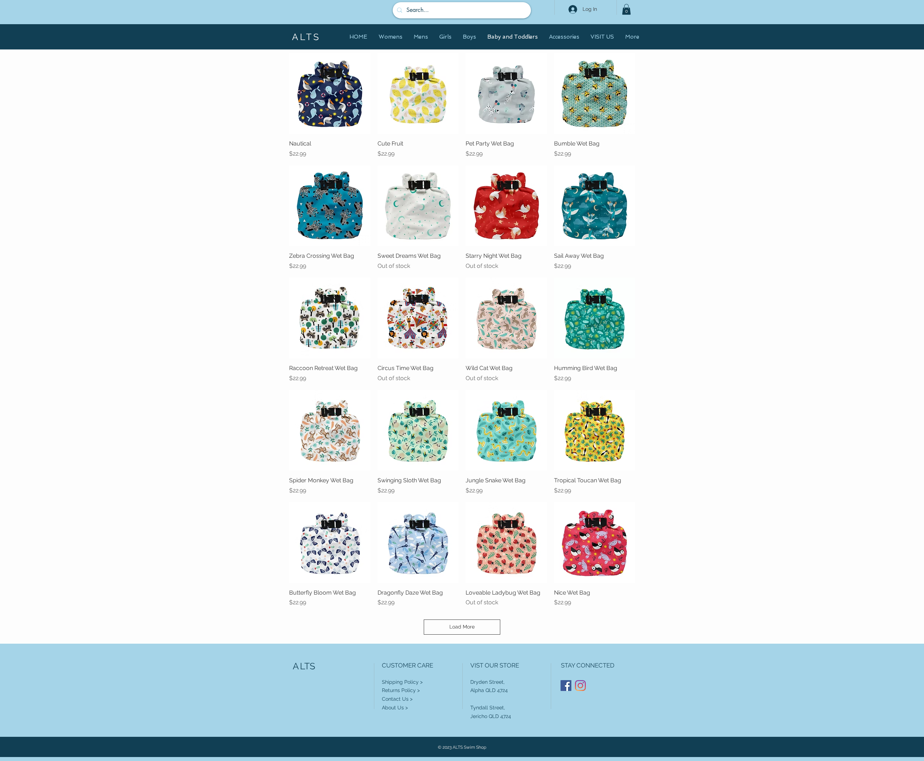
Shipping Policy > (402, 682)
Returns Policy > (401, 690)
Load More (462, 627)
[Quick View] (329, 93)
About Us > (395, 707)
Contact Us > (397, 699)
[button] (626, 9)
